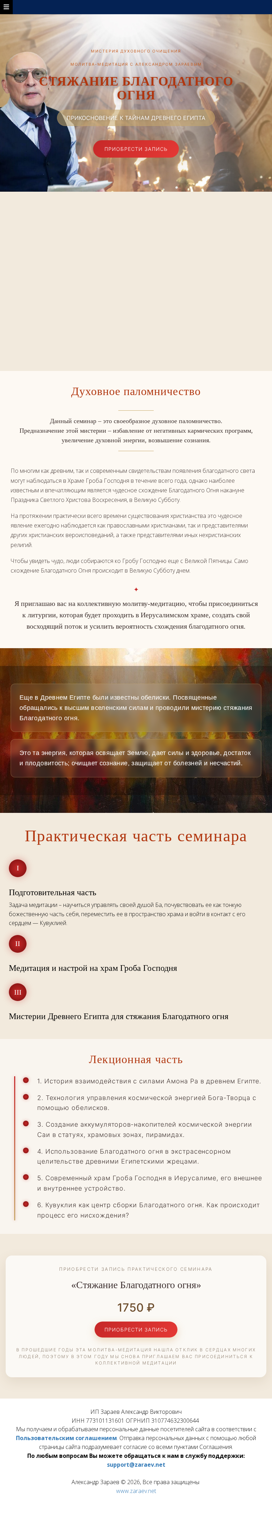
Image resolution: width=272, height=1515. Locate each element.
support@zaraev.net (136, 1464)
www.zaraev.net (136, 1491)
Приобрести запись (136, 149)
